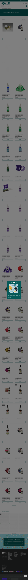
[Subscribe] (19, 297)
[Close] (20, 282)
